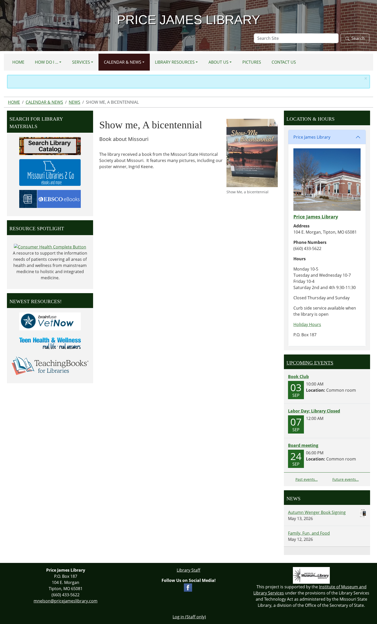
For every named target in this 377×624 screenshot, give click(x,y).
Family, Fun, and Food (309, 533)
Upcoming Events (309, 363)
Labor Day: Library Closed (314, 411)
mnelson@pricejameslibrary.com (65, 601)
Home (18, 62)
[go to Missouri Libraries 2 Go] (50, 172)
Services (81, 62)
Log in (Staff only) (189, 617)
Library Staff (188, 570)
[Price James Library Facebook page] (188, 587)
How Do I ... (46, 62)
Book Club (298, 376)
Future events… (345, 479)
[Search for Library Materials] (50, 145)
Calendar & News (122, 62)
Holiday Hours (307, 324)
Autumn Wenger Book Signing (317, 512)
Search (358, 38)
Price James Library (311, 137)
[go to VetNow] (50, 321)
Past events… (306, 479)
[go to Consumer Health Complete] (50, 246)
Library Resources (175, 62)
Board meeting (303, 445)
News (74, 102)
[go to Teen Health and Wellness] (50, 343)
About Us (219, 62)
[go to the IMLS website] (311, 575)
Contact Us (284, 62)
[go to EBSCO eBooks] (50, 198)
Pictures (251, 62)
